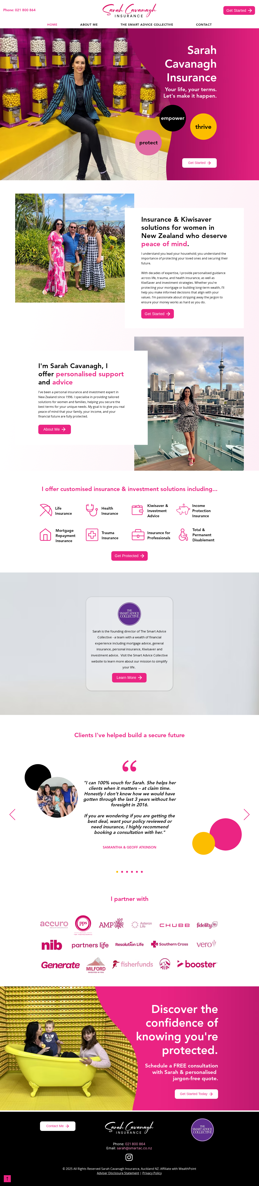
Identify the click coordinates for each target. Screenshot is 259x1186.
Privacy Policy (152, 1173)
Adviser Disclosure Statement (118, 1173)
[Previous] (12, 815)
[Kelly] (127, 872)
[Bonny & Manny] (122, 872)
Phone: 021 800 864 (19, 10)
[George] (142, 872)
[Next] (247, 815)
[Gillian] (137, 872)
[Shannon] (132, 872)
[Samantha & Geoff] (117, 872)
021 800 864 (135, 1144)
